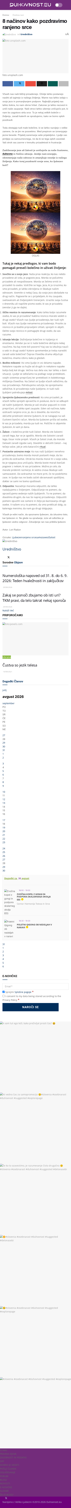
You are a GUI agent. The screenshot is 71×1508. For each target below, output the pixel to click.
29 (3, 742)
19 (3, 827)
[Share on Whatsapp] (53, 83)
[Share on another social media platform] (64, 83)
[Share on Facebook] (7, 83)
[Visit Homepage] (30, 5)
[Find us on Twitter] (5, 1498)
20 (3, 831)
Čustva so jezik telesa (19, 665)
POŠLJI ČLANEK (8, 1468)
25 (3, 852)
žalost (52, 537)
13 (3, 802)
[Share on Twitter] (19, 83)
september (8, 703)
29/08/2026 (7, 587)
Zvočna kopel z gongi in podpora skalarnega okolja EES (34, 897)
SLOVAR (4, 1490)
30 (3, 746)
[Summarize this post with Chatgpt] (42, 83)
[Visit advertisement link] (35, 191)
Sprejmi (19, 992)
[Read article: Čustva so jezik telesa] (35, 638)
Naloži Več (8, 610)
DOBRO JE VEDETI (9, 1464)
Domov (5, 15)
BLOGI (3, 1479)
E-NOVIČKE (6, 1487)
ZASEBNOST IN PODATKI (13, 1457)
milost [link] (29, 392)
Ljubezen (17, 537)
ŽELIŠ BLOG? (7, 1494)
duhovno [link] (7, 153)
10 (3, 791)
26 (3, 855)
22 (3, 838)
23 (3, 842)
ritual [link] (43, 446)
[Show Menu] (3, 5)
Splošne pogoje (23, 992)
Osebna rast (18, 15)
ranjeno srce (29, 537)
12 (3, 799)
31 (3, 750)
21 (3, 834)
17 (3, 820)
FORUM (4, 1476)
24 (3, 848)
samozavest (42, 537)
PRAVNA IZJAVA (8, 1453)
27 (3, 735)
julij (4, 690)
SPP (2, 1461)
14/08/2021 (7, 671)
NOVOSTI (5, 1483)
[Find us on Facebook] (2, 1498)
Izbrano (6, 657)
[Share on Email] (30, 83)
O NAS (3, 1450)
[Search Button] (67, 5)
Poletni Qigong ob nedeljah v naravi (34, 926)
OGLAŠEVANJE (7, 1472)
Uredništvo (26, 34)
